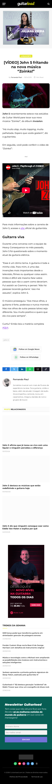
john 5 (6, 340)
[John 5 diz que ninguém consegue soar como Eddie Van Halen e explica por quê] (26, 509)
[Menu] (4, 4)
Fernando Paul (16, 77)
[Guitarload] (26, 4)
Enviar (26, 739)
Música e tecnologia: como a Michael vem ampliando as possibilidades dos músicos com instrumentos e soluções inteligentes (26, 660)
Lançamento (26, 56)
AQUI (5, 327)
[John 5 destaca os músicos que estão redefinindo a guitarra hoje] (26, 469)
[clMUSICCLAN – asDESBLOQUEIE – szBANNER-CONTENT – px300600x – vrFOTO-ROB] (26, 617)
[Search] (48, 4)
